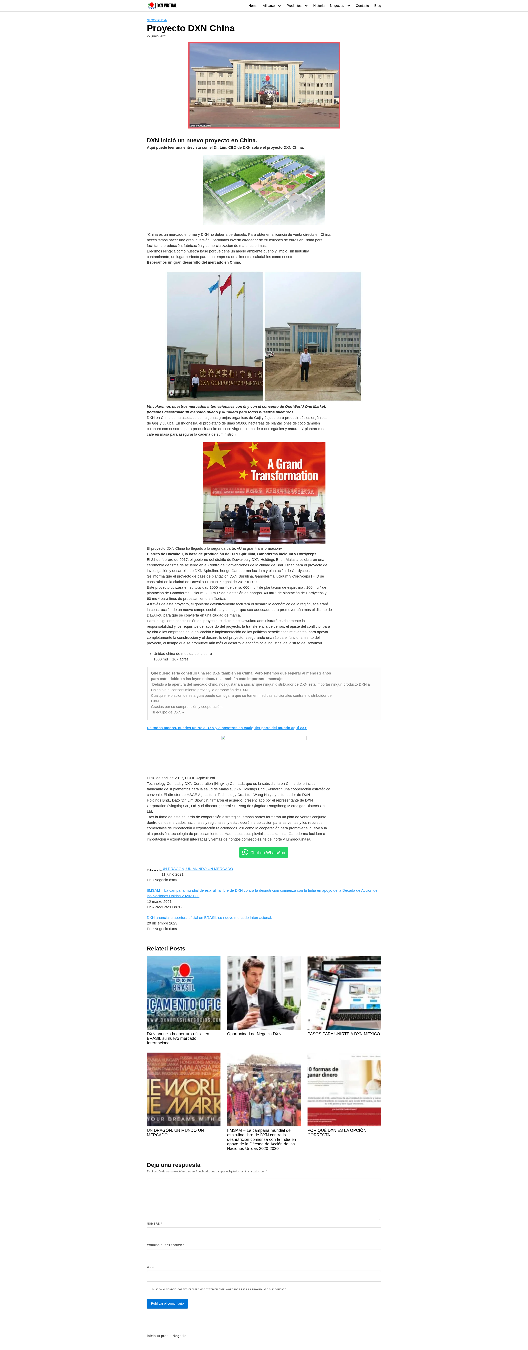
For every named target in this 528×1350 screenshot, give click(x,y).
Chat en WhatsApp (267, 852)
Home (253, 5)
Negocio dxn (157, 20)
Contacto (362, 5)
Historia (319, 5)
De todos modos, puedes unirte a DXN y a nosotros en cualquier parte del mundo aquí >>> (227, 728)
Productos (294, 5)
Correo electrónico (166, 1245)
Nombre (154, 1223)
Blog (377, 5)
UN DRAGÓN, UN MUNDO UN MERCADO (197, 869)
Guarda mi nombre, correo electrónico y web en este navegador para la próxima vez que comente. (219, 1289)
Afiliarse (269, 5)
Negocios (337, 5)
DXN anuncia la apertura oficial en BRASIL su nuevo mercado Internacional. (209, 918)
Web (150, 1267)
